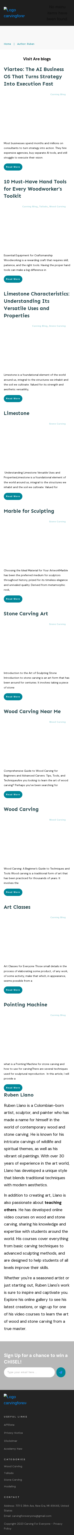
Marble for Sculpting (29, 511)
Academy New (13, 1448)
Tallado (43, 206)
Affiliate (9, 1424)
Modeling (10, 1486)
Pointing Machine (25, 1005)
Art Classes (17, 907)
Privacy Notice (13, 1433)
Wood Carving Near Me (32, 711)
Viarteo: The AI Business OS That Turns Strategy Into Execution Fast (34, 76)
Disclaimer (10, 1441)
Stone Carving (57, 326)
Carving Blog (58, 94)
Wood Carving (57, 206)
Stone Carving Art (26, 614)
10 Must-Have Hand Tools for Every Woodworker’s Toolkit (35, 189)
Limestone (16, 413)
